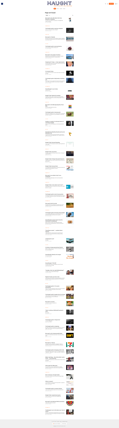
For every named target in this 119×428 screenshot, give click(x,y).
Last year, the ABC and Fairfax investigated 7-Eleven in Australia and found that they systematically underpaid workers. (54, 344)
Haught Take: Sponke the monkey (52, 95)
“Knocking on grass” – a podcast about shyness (53, 231)
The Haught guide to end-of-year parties (54, 194)
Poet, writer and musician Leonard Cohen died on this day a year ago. (54, 73)
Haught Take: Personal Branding (52, 142)
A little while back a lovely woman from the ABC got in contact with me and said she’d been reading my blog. (54, 233)
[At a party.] (47, 312)
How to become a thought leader (52, 374)
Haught (50, 22)
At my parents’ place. (48, 255)
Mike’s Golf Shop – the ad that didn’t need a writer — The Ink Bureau (55, 358)
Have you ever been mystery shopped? (51, 29)
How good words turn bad (51, 203)
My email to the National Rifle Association (54, 401)
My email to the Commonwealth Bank (53, 333)
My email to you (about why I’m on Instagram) (53, 176)
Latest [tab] (47, 15)
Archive (61, 8)
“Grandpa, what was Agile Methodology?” (54, 270)
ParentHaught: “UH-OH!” (50, 263)
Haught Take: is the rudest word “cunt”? (54, 184)
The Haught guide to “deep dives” (52, 319)
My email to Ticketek (50, 37)
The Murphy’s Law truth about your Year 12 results (55, 410)
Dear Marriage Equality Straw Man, (51, 107)
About (64, 8)
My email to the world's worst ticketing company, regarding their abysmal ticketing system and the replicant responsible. (55, 39)
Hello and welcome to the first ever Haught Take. (53, 396)
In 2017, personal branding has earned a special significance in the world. (55, 144)
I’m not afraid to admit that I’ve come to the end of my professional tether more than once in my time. (54, 214)
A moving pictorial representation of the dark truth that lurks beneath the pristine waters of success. (55, 168)
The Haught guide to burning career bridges (55, 212)
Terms (61, 421)
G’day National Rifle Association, (50, 402)
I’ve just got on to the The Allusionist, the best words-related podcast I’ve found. (55, 187)
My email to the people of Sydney (52, 54)
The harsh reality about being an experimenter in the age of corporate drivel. (54, 153)
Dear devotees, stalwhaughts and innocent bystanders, (54, 177)
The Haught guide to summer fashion (53, 388)
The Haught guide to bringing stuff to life (54, 349)
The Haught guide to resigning (52, 326)
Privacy (58, 421)
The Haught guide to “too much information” (52, 286)
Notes (58, 8)
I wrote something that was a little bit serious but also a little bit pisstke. (55, 360)
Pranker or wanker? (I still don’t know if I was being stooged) (54, 122)
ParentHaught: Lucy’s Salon (51, 89)
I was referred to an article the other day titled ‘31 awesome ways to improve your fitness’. (54, 383)
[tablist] (47, 15)
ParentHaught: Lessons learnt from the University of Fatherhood (54, 220)
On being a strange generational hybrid (54, 247)
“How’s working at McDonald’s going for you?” (54, 311)
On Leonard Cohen (49, 71)
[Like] (46, 23)
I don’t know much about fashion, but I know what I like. (54, 389)
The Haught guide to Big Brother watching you (54, 79)
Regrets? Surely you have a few (52, 276)
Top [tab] (49, 15)
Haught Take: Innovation (51, 151)
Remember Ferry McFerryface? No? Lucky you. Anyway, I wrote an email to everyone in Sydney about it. (54, 56)
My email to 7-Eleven (50, 342)
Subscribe (111, 3)
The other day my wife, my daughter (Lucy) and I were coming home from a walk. (54, 265)
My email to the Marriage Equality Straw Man (54, 105)
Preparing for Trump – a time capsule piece (54, 62)
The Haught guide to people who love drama (55, 294)
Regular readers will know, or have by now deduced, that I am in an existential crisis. (54, 249)
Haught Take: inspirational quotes (53, 395)
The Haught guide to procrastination (53, 46)
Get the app (64, 423)
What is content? (49, 381)
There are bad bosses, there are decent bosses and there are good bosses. (55, 161)
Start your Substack (57, 423)
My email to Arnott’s (50, 301)
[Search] (105, 4)
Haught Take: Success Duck (51, 166)
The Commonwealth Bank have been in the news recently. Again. (54, 335)
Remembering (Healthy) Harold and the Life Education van (55, 132)
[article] (59, 21)
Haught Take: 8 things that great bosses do (54, 158)
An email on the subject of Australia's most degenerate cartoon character (54, 21)
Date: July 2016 (47, 90)
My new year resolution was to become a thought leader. (54, 376)
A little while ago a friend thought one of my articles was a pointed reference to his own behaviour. (54, 296)
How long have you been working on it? (51, 47)
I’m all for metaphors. (48, 321)
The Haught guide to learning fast (53, 112)
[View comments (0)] (52, 23)
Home (55, 8)
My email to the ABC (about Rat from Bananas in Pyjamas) (53, 18)
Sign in (116, 3)
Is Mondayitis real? (49, 238)
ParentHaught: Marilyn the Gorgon (53, 254)
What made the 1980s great (51, 365)
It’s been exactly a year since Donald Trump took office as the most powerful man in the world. (55, 64)
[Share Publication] (107, 4)
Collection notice (64, 421)
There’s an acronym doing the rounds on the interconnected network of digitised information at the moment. (55, 289)
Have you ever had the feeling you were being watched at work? (54, 124)
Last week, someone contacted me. (51, 302)
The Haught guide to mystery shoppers (54, 28)
